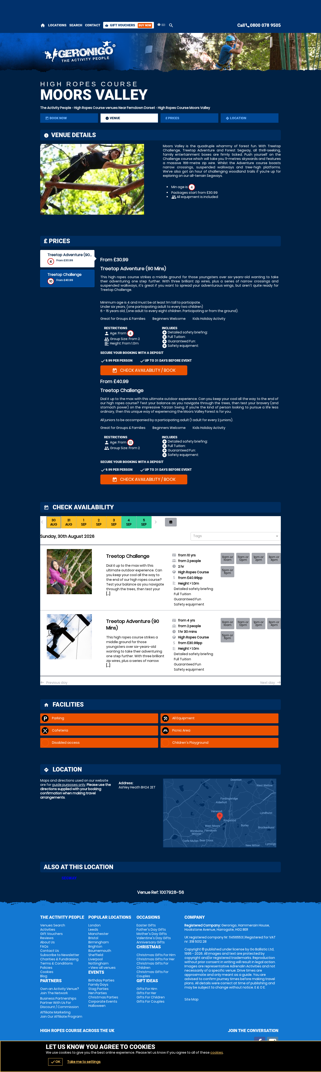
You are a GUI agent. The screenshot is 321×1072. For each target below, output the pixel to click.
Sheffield (95, 955)
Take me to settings (84, 1061)
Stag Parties (98, 988)
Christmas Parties (103, 997)
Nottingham (98, 963)
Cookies (46, 971)
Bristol (93, 938)
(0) (163, 25)
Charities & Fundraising (59, 959)
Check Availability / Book (144, 370)
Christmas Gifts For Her (156, 959)
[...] (108, 593)
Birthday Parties (101, 980)
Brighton (95, 946)
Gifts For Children (151, 997)
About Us (47, 942)
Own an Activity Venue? (59, 990)
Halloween (97, 1005)
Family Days (98, 984)
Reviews (47, 938)
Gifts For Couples (150, 1001)
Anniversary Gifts (151, 942)
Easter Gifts (146, 925)
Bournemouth (99, 950)
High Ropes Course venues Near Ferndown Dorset (114, 107)
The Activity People (55, 107)
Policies (46, 967)
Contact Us (49, 950)
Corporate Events (102, 1001)
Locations (57, 25)
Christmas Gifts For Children (152, 965)
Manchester (98, 933)
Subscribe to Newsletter (59, 955)
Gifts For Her (146, 993)
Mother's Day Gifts (152, 933)
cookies (216, 1052)
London (94, 925)
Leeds (93, 929)
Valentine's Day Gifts (154, 938)
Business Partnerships (59, 1002)
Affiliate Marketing (61, 1014)
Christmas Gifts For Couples (152, 973)
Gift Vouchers (128, 25)
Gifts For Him (147, 988)
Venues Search (52, 925)
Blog (43, 976)
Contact (92, 25)
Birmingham (98, 942)
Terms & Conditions (56, 963)
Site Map (191, 999)
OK (55, 1061)
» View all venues (102, 967)
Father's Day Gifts (151, 929)
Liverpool (95, 959)
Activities (47, 929)
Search (75, 25)
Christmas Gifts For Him (156, 955)
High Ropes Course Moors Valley (184, 107)
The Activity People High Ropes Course (118, 53)
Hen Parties (97, 993)
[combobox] (234, 536)
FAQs (44, 946)
